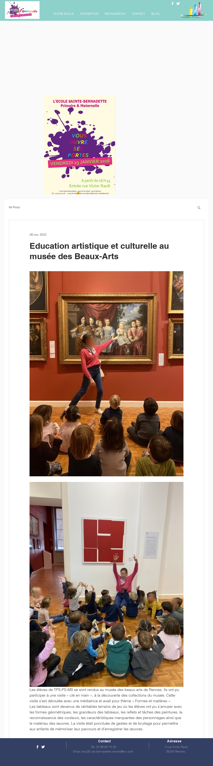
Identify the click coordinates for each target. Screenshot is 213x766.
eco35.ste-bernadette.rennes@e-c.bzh (107, 751)
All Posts (14, 207)
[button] (63, 14)
